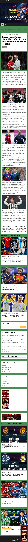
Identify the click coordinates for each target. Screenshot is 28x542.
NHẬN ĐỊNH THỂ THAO (7, 256)
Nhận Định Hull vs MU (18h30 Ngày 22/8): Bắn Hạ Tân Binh (14, 447)
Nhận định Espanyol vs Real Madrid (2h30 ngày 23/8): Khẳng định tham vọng (12, 474)
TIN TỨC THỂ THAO (13, 34)
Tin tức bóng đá (5, 34)
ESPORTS (4, 365)
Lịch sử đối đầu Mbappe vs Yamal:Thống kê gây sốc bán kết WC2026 (13, 288)
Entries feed (4, 381)
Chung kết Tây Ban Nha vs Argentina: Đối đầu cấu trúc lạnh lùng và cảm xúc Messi (14, 260)
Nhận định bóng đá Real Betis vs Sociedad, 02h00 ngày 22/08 (13, 530)
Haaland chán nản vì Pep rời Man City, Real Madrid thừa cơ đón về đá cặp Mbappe (13, 316)
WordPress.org (5, 385)
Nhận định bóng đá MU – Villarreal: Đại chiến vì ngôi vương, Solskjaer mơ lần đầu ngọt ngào (20, 228)
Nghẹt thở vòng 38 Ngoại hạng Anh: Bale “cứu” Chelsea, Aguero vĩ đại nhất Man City (8, 228)
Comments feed (5, 383)
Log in (3, 379)
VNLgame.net (14, 17)
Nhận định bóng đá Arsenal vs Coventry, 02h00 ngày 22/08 (12, 502)
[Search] (26, 24)
